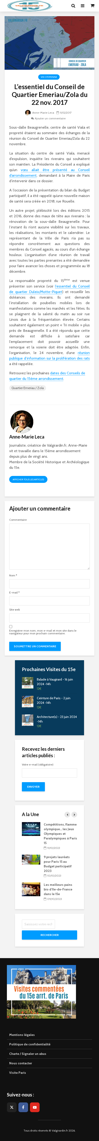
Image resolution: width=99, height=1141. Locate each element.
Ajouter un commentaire (50, 118)
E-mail (14, 592)
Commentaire (18, 519)
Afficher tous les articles (28, 479)
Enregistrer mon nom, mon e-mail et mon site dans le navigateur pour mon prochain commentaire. (42, 632)
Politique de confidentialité (29, 1044)
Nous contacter (20, 1063)
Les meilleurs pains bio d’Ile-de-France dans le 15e (58, 889)
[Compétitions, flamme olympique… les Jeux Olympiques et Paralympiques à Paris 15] (31, 829)
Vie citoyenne (49, 77)
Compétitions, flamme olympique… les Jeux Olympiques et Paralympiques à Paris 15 (60, 833)
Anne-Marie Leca (43, 112)
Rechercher (50, 935)
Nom (13, 575)
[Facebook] (23, 1107)
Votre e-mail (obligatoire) (37, 764)
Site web (14, 609)
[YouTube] (35, 1107)
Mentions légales (22, 1035)
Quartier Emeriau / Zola (28, 388)
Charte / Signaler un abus (27, 1054)
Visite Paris (17, 1073)
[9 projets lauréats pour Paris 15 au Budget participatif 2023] (31, 859)
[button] (89, 6)
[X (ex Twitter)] (12, 1107)
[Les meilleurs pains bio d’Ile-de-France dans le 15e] (31, 889)
